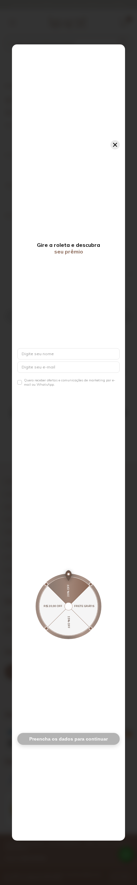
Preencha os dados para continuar (68, 739)
